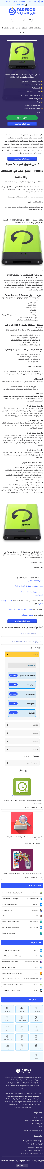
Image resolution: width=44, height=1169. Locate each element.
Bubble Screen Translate (9, 967)
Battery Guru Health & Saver (10, 921)
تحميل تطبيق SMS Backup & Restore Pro (29, 586)
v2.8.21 (36, 990)
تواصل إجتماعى (22, 1020)
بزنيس (36, 1030)
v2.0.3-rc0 (35, 984)
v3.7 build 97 (35, 910)
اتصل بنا (8, 1)
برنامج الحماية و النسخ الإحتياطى (32, 580)
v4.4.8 (36, 967)
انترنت (22, 1030)
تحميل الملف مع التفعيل (22, 124)
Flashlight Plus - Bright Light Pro (11, 990)
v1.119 (36, 973)
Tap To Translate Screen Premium (12, 973)
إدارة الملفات (36, 1011)
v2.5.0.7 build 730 (33, 921)
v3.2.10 (36, 933)
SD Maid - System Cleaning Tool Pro (12, 984)
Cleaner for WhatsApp (8, 933)
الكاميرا (7, 1030)
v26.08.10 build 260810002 (30, 979)
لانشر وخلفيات (7, 1011)
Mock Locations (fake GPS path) (11, 956)
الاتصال (22, 1049)
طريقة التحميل (32, 1)
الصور (22, 1039)
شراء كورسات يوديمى (19, 1)
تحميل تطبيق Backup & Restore (32, 591)
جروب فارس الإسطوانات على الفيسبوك (19, 609)
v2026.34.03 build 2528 (31, 961)
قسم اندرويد (39, 594)
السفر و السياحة (36, 1049)
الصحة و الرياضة (8, 1039)
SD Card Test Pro (7, 910)
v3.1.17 (36, 950)
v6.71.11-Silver (34, 927)
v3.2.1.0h (35, 904)
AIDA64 (4, 915)
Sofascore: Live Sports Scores (11, 978)
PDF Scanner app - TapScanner (11, 950)
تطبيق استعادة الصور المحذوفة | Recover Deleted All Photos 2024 (22, 873)
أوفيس (7, 1049)
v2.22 (36, 916)
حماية (36, 1020)
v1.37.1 (36, 956)
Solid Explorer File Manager (10, 898)
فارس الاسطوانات (27, 614)
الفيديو (36, 1039)
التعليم (36, 1058)
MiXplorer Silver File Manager (10, 927)
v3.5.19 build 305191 (32, 898)
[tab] (22, 654)
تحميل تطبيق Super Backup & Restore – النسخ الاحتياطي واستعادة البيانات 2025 (22, 76)
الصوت (22, 1011)
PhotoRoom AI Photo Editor (10, 961)
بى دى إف (7, 1020)
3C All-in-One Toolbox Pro (9, 904)
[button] (38, 27)
